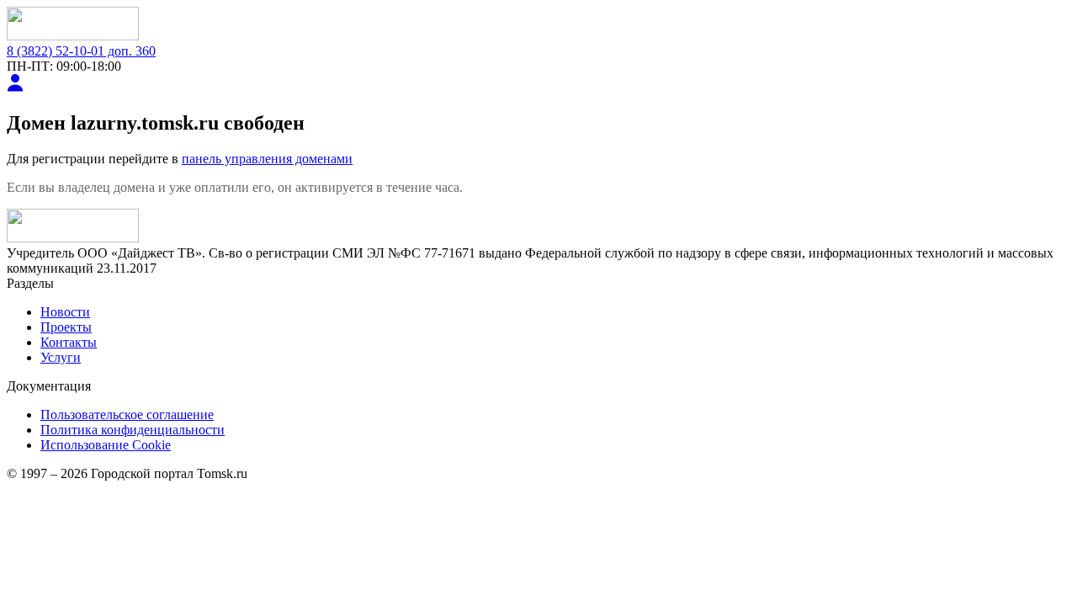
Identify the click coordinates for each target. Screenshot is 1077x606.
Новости (65, 312)
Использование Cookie (105, 445)
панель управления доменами (267, 159)
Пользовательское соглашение (127, 414)
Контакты (68, 342)
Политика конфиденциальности (132, 430)
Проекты (66, 327)
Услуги (60, 357)
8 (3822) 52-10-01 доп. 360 (81, 51)
